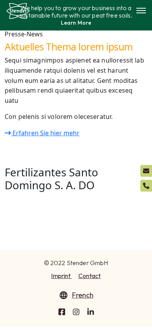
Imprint (61, 276)
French (83, 295)
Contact (89, 276)
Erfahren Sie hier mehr (45, 133)
